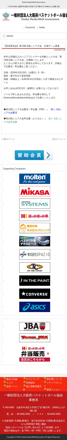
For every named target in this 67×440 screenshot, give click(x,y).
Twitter (42, 27)
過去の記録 (11, 379)
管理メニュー (53, 389)
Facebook (30, 27)
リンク (9, 382)
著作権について (54, 379)
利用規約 (30, 382)
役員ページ (11, 386)
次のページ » (58, 139)
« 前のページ (8, 139)
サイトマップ (32, 379)
